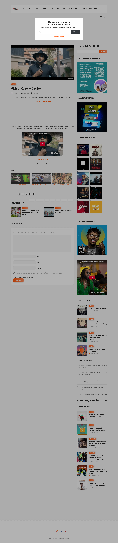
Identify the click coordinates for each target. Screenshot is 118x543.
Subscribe (76, 32)
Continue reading (59, 36)
